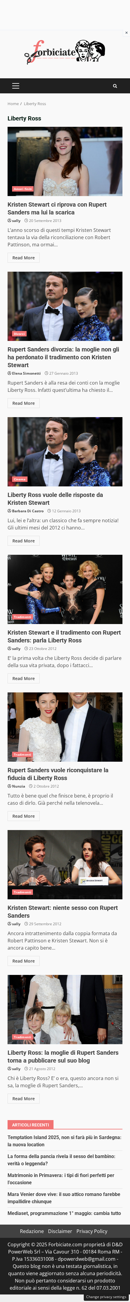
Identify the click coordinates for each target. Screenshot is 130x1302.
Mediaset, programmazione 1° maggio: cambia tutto (64, 1213)
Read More (23, 258)
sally (16, 220)
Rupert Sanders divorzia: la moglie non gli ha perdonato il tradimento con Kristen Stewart (65, 306)
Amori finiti (23, 189)
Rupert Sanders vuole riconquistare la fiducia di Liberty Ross (65, 727)
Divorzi (19, 334)
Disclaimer (60, 1231)
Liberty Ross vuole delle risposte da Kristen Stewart (65, 451)
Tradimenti (22, 617)
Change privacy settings (106, 1296)
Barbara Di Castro (28, 511)
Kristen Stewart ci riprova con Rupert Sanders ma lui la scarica (65, 161)
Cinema (20, 479)
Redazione (32, 1231)
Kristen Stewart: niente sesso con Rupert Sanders (65, 864)
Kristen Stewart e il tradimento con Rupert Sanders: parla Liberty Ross (65, 589)
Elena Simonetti (26, 373)
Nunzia (18, 786)
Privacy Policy (91, 1231)
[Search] (115, 86)
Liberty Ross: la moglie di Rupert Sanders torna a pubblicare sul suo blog (65, 1009)
